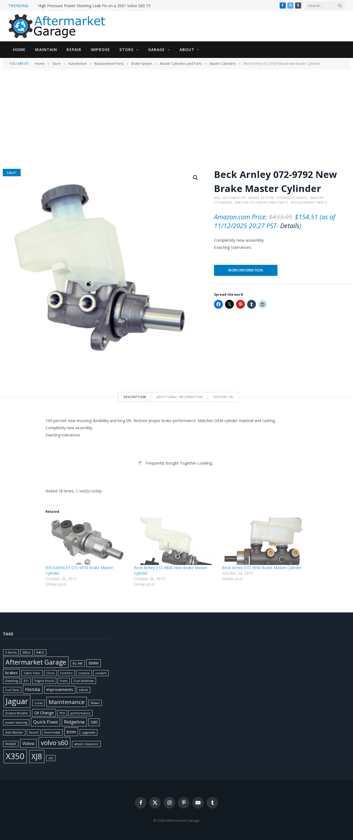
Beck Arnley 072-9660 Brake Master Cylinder (261, 567)
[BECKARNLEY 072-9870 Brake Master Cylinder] (87, 541)
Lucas (38, 703)
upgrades (88, 732)
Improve (100, 49)
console (84, 673)
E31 (26, 681)
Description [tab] (135, 397)
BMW (93, 663)
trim (71, 732)
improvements (59, 689)
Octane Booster (16, 713)
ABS (217, 198)
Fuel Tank (12, 690)
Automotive (77, 63)
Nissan (95, 703)
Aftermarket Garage (36, 662)
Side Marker (14, 732)
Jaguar (17, 701)
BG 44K (78, 663)
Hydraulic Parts (292, 198)
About (187, 49)
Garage (156, 49)
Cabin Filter (32, 673)
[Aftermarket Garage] (58, 26)
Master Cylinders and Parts (181, 63)
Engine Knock (44, 681)
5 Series (11, 652)
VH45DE (10, 744)
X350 (15, 756)
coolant (100, 673)
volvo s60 (54, 742)
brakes (11, 672)
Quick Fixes (45, 722)
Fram (64, 681)
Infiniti (83, 690)
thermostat (52, 732)
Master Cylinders (223, 63)
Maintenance (67, 702)
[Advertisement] (176, 118)
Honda (32, 689)
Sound (33, 732)
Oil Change (44, 712)
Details (289, 225)
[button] (195, 178)
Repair (73, 49)
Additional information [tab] (180, 397)
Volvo (28, 743)
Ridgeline (74, 722)
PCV (62, 713)
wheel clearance (86, 744)
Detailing (11, 681)
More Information (245, 270)
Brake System (141, 63)
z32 (50, 758)
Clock (50, 673)
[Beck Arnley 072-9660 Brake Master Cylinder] (263, 541)
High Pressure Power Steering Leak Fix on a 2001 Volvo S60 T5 (94, 5)
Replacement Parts (109, 63)
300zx (26, 652)
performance (80, 713)
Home (19, 49)
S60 (94, 722)
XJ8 (36, 756)
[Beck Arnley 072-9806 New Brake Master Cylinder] (175, 541)
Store (126, 49)
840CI (40, 652)
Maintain (46, 49)
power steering (16, 722)
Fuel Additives (84, 681)
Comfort (66, 673)
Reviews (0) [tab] (223, 397)
